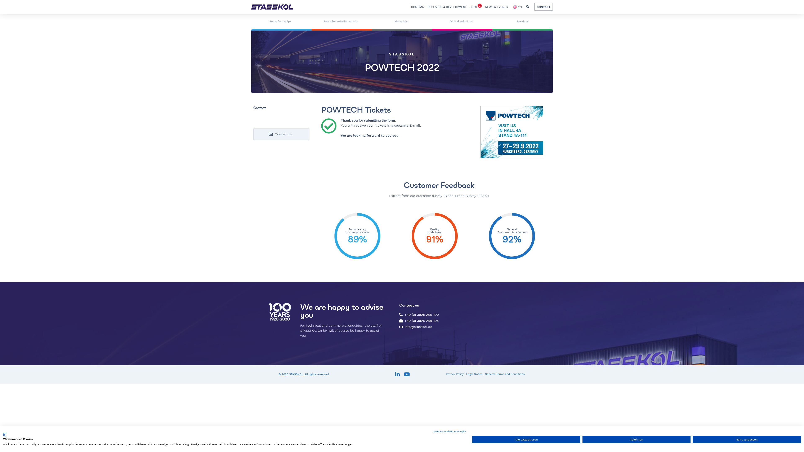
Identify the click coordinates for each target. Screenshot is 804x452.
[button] (527, 7)
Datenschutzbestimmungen (449, 431)
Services (523, 21)
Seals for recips (280, 21)
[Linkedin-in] (397, 374)
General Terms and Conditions (505, 374)
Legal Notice (474, 374)
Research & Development (447, 7)
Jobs (475, 6)
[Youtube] (406, 374)
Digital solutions (461, 21)
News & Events (496, 7)
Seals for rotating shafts (340, 21)
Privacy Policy (455, 374)
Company (417, 7)
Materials (401, 21)
